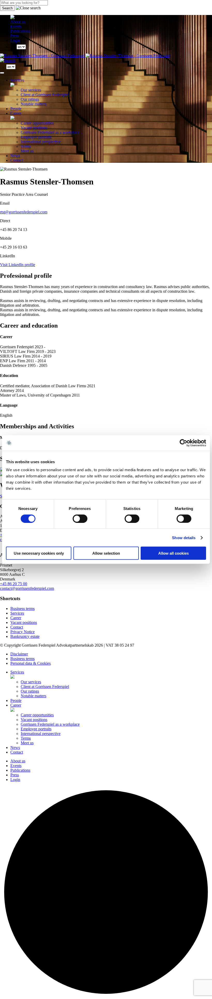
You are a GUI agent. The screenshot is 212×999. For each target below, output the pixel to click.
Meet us (27, 151)
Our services (31, 90)
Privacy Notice (22, 632)
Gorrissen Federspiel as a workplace (50, 132)
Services (17, 80)
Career (15, 113)
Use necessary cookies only (39, 553)
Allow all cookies (173, 553)
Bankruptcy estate (25, 636)
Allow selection (106, 553)
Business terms (22, 608)
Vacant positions (34, 128)
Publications (20, 31)
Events (15, 26)
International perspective (40, 142)
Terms (26, 146)
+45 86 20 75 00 (13, 584)
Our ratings (30, 99)
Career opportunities (37, 123)
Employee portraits (36, 137)
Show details (183, 537)
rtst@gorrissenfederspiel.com (23, 212)
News (15, 155)
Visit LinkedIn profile (17, 264)
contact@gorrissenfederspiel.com (27, 588)
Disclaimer (19, 654)
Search (7, 8)
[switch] (80, 518)
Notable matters (33, 104)
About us (17, 22)
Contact (16, 160)
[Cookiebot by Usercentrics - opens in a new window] (183, 443)
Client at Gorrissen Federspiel (45, 94)
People (15, 108)
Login (15, 40)
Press (14, 36)
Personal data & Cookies (30, 663)
